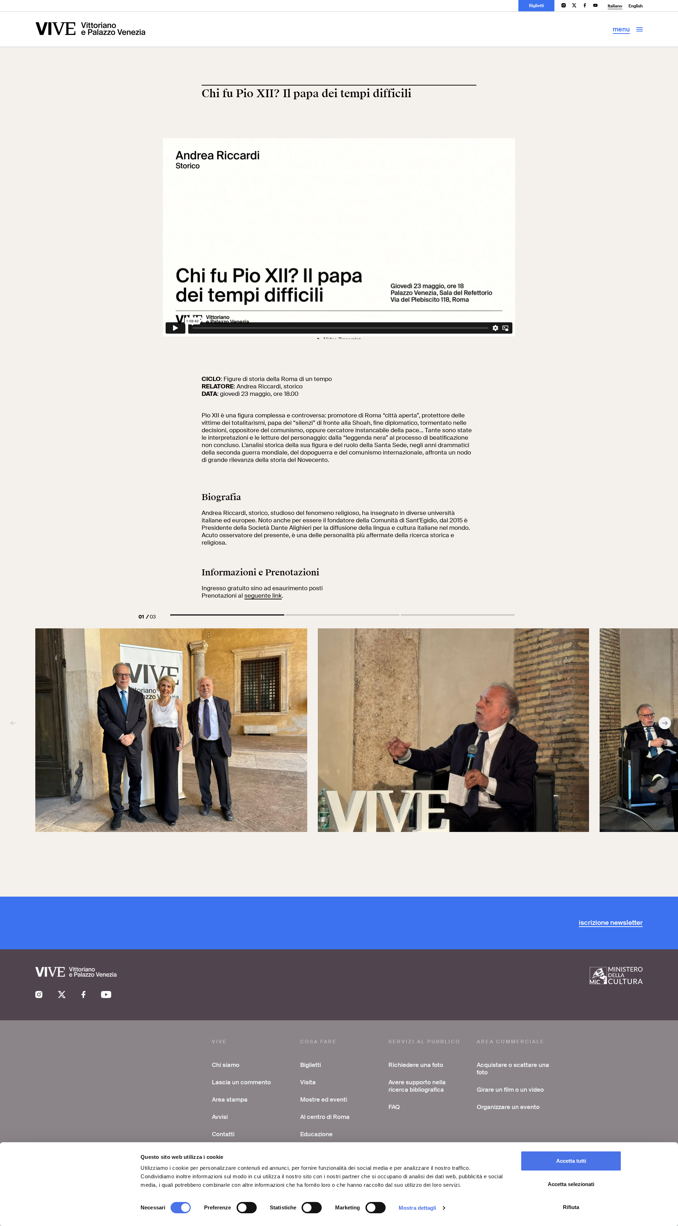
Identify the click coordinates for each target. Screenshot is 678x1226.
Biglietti (536, 5)
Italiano (615, 6)
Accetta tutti (571, 1161)
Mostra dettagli (417, 1208)
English (636, 6)
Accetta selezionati (571, 1184)
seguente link (263, 595)
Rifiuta (571, 1207)
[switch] (247, 1207)
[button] (227, 614)
